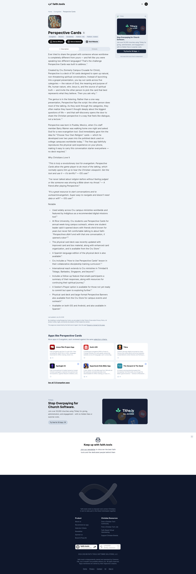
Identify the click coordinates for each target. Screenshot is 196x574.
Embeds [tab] (94, 49)
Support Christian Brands (109, 535)
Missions (61, 36)
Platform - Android (92, 36)
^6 (56, 216)
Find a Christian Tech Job (109, 527)
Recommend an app (82, 525)
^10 (101, 263)
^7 (99, 248)
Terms (85, 569)
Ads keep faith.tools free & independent (131, 56)
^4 (88, 173)
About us (78, 521)
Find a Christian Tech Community (108, 522)
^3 (61, 118)
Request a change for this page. (96, 325)
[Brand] (98, 494)
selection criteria (100, 339)
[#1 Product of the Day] (110, 547)
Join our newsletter (88, 449)
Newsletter (78, 531)
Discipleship (69, 36)
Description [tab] (65, 49)
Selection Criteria (80, 528)
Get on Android (76, 41)
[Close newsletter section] (192, 436)
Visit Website (93, 41)
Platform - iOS (80, 36)
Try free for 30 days (56, 422)
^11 (94, 271)
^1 (87, 64)
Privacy (91, 569)
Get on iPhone (58, 41)
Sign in (111, 569)
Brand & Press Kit (81, 538)
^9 (61, 256)
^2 (96, 93)
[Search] (146, 4)
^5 (79, 185)
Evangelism (57, 11)
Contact (99, 569)
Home (50, 11)
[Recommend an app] (142, 4)
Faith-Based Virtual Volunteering (107, 531)
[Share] (83, 32)
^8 (67, 237)
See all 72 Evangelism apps (59, 383)
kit (105, 569)
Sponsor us (79, 534)
